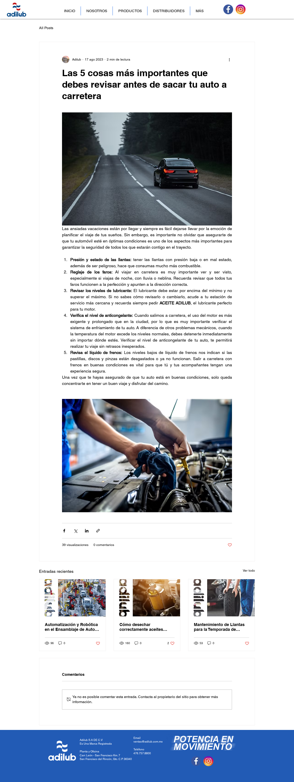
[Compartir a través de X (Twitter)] (75, 531)
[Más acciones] (229, 59)
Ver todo (249, 570)
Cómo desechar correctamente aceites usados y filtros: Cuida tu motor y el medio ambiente (145, 627)
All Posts (46, 28)
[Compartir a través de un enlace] (98, 531)
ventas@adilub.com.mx (148, 741)
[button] (130, 10)
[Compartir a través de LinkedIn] (87, 531)
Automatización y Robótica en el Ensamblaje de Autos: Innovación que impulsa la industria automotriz (72, 627)
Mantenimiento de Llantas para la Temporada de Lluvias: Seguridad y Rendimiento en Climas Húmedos (219, 627)
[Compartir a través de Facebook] (64, 531)
